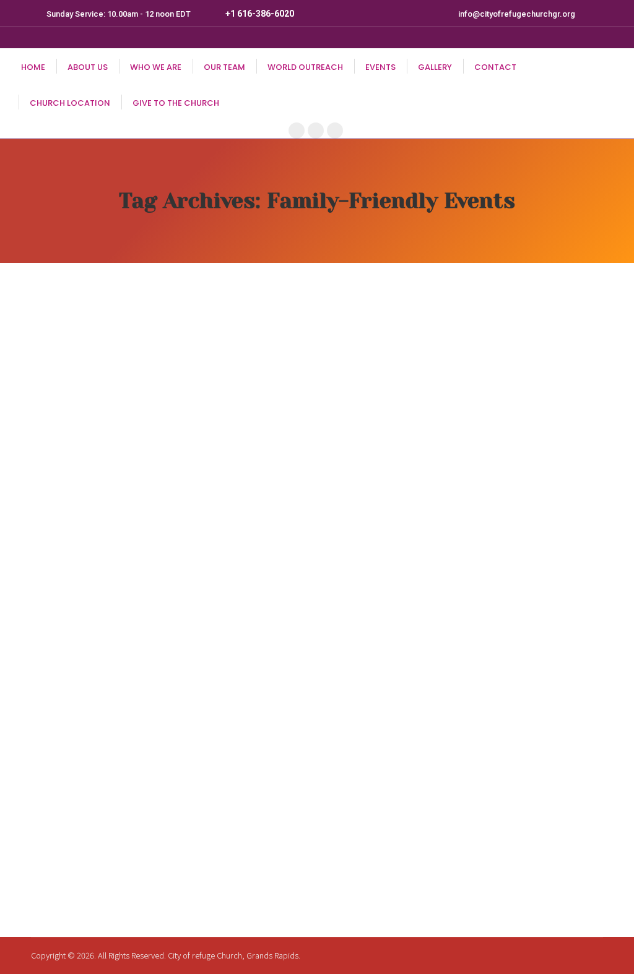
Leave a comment (208, 851)
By (73, 851)
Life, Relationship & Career (133, 830)
